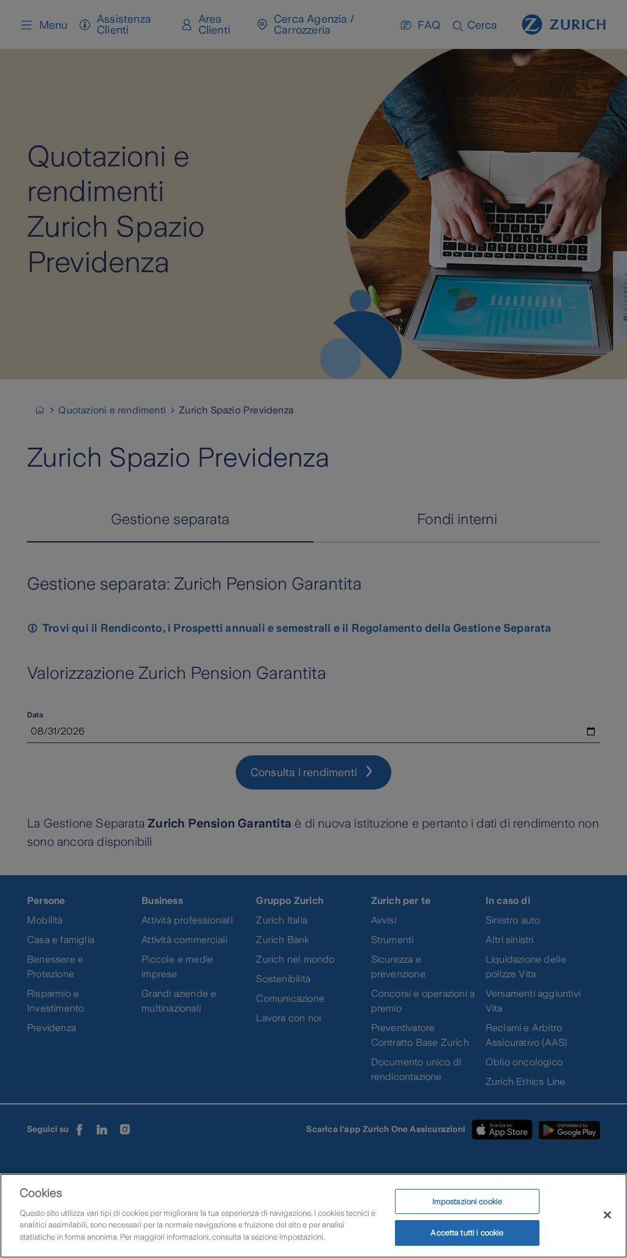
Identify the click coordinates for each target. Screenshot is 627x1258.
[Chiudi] (607, 1214)
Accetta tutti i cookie (466, 1232)
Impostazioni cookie (467, 1201)
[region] (313, 1216)
